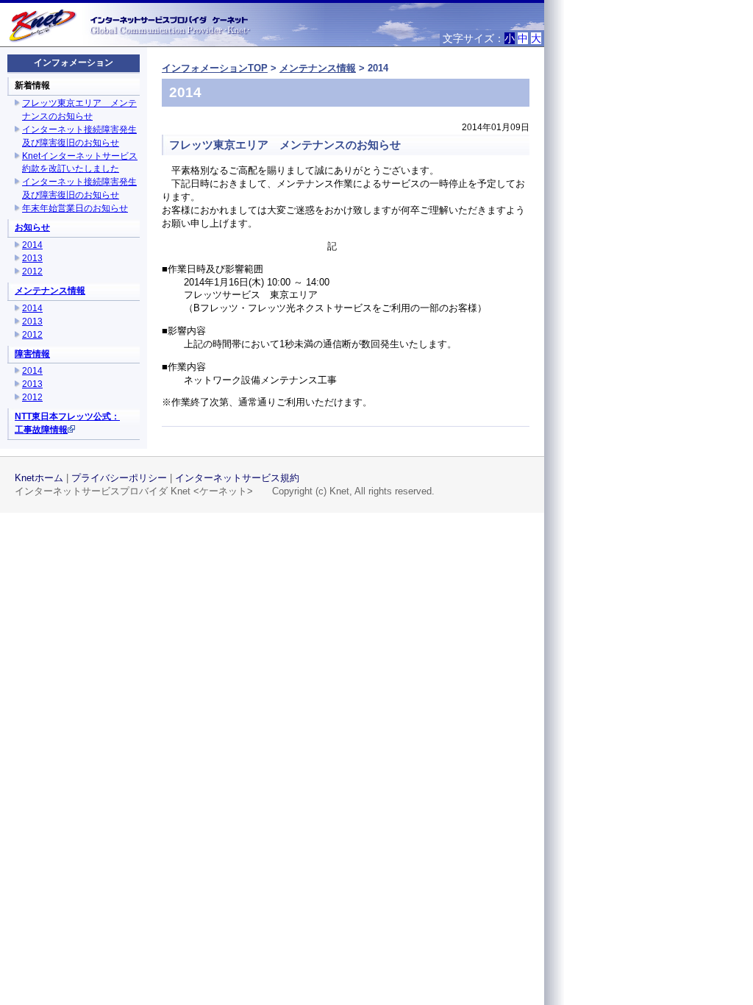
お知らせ (32, 227)
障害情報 (32, 353)
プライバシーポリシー (119, 477)
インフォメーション (73, 62)
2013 (32, 258)
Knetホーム (39, 477)
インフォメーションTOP (215, 68)
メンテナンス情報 (50, 290)
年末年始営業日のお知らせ (75, 208)
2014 (32, 245)
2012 (32, 271)
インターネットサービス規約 (237, 477)
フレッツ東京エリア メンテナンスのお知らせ (285, 144)
